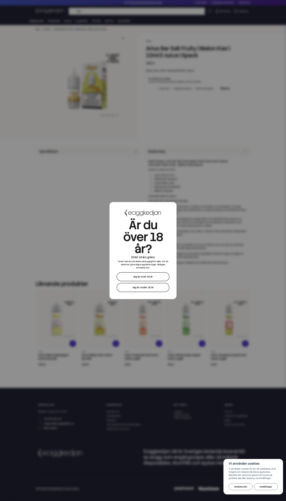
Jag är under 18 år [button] (143, 287)
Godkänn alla (240, 486)
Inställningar (266, 486)
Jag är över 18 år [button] (143, 276)
